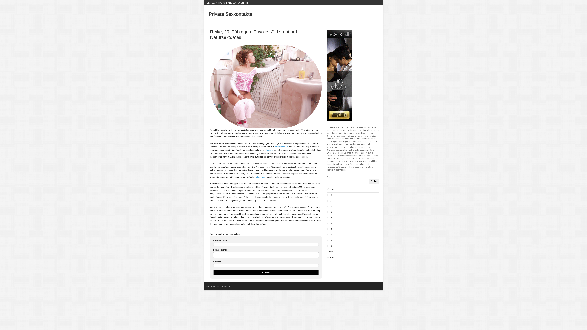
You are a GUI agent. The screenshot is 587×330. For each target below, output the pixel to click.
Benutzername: (220, 249)
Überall (330, 257)
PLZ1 (329, 201)
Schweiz (330, 251)
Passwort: (217, 261)
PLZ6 (329, 229)
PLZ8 (329, 240)
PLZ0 (329, 195)
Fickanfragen (260, 176)
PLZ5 (329, 223)
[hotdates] (353, 75)
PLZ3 (329, 212)
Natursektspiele (281, 146)
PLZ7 (329, 234)
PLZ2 (329, 206)
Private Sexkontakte (230, 14)
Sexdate (269, 149)
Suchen (330, 177)
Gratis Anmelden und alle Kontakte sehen (227, 3)
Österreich (332, 189)
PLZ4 (329, 217)
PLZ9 (329, 246)
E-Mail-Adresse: (220, 240)
